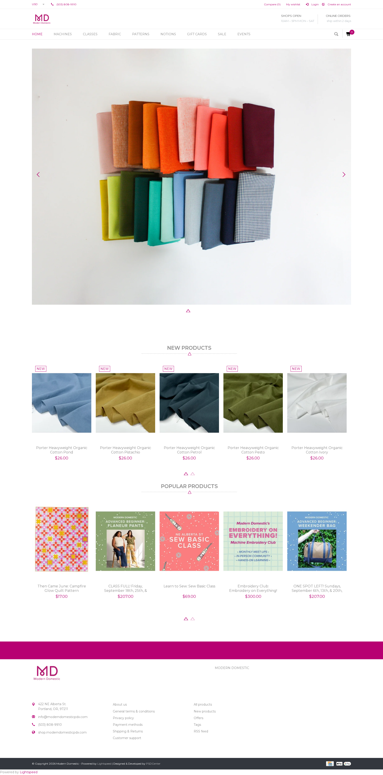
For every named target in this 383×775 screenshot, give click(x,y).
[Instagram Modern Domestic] (43, 747)
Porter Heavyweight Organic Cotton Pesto (253, 450)
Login (315, 4)
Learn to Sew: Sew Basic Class (189, 586)
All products (203, 704)
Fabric (115, 34)
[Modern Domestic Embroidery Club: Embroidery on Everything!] (253, 541)
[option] (191, 177)
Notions (168, 34)
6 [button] (208, 310)
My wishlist (293, 4)
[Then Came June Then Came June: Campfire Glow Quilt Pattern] (61, 541)
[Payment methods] (329, 763)
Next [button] (343, 174)
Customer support (127, 738)
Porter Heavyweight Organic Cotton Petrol (189, 450)
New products (205, 711)
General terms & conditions (134, 711)
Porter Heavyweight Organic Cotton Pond (61, 450)
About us (120, 704)
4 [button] (195, 310)
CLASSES (90, 34)
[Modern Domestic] (42, 19)
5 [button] (201, 310)
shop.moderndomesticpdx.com (62, 732)
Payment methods (128, 725)
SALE (222, 34)
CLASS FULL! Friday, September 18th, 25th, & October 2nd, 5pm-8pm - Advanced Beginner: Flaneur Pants (125, 588)
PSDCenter (153, 763)
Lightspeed (104, 763)
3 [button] (188, 310)
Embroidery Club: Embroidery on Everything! (253, 588)
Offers (198, 718)
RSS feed (201, 731)
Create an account (339, 4)
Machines (63, 34)
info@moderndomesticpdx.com (63, 717)
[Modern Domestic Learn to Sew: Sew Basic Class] (189, 541)
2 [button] (181, 310)
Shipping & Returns (128, 731)
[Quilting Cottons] (191, 177)
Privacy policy (123, 718)
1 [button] (175, 310)
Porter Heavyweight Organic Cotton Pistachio (125, 450)
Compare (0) (272, 4)
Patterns (140, 34)
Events (243, 34)
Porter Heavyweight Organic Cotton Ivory (317, 450)
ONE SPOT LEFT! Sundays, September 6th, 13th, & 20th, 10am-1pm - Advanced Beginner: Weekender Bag (317, 588)
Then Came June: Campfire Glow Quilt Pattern (61, 588)
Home (37, 34)
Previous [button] (39, 174)
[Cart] (346, 33)
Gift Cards (197, 34)
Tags (197, 725)
